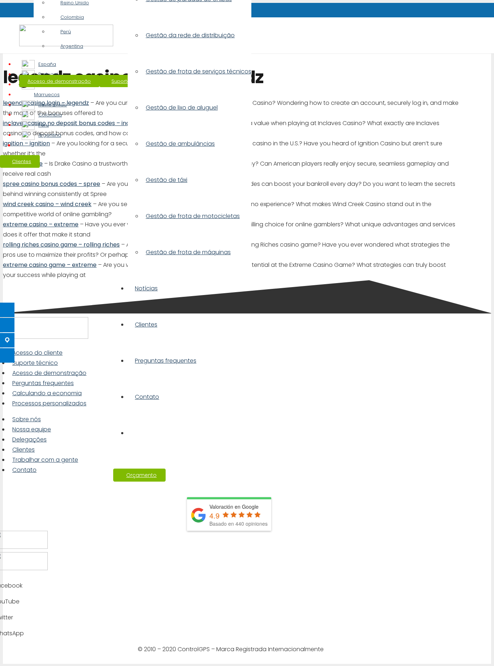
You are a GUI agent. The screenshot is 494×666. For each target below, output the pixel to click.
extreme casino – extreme (40, 224)
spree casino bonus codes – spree (51, 184)
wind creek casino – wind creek (47, 204)
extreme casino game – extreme (50, 265)
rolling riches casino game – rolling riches (61, 244)
